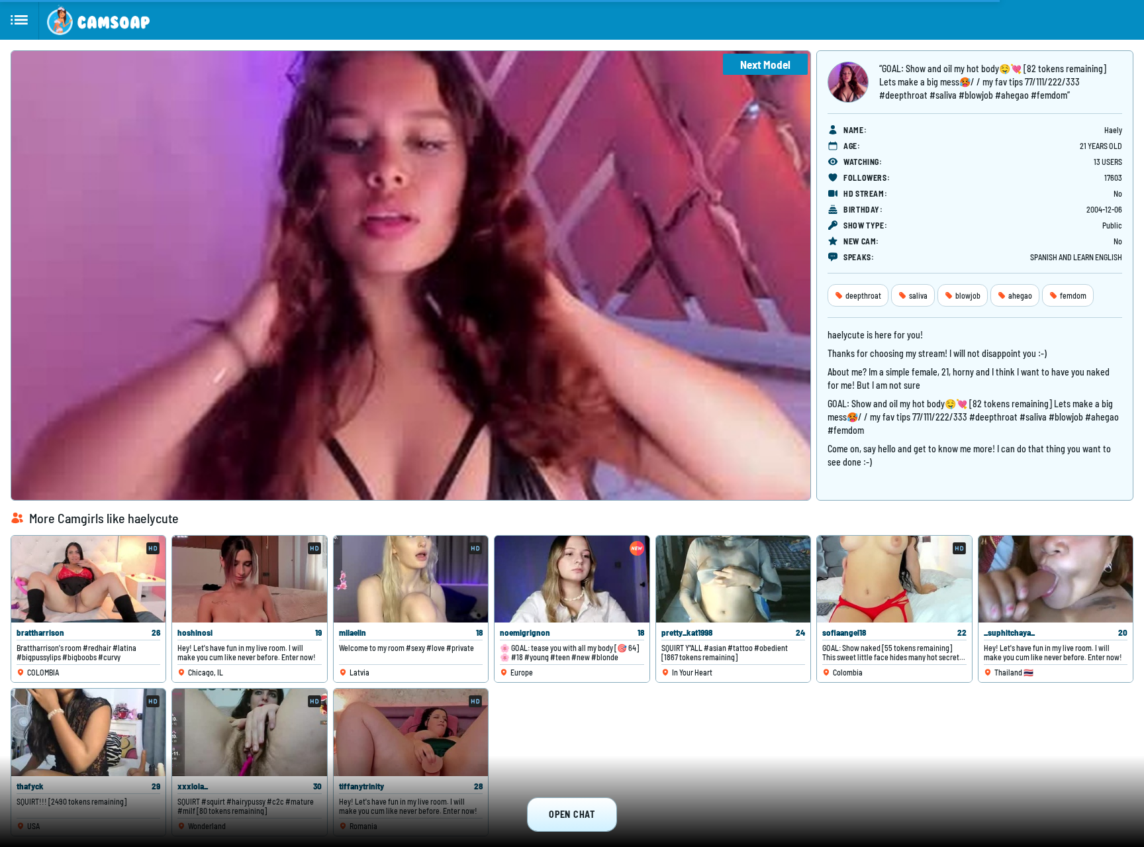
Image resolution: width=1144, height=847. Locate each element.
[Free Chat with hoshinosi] (249, 579)
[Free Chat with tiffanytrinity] (411, 732)
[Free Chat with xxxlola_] (249, 732)
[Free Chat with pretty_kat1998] (733, 579)
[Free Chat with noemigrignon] (572, 579)
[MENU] (19, 20)
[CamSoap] (98, 20)
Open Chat (572, 814)
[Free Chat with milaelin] (411, 579)
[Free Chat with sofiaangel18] (894, 579)
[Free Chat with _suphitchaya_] (1055, 579)
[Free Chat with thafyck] (88, 732)
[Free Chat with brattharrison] (88, 579)
